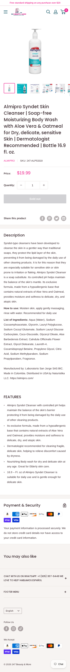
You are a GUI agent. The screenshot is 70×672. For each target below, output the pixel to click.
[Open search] (48, 12)
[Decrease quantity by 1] (21, 185)
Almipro (9, 160)
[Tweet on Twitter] (56, 218)
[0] (63, 12)
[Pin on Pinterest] (49, 218)
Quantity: (9, 185)
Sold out (35, 198)
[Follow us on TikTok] (20, 628)
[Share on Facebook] (42, 218)
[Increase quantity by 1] (44, 185)
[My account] (55, 12)
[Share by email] (63, 218)
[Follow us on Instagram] (13, 628)
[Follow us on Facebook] (6, 628)
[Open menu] (5, 11)
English (9, 611)
